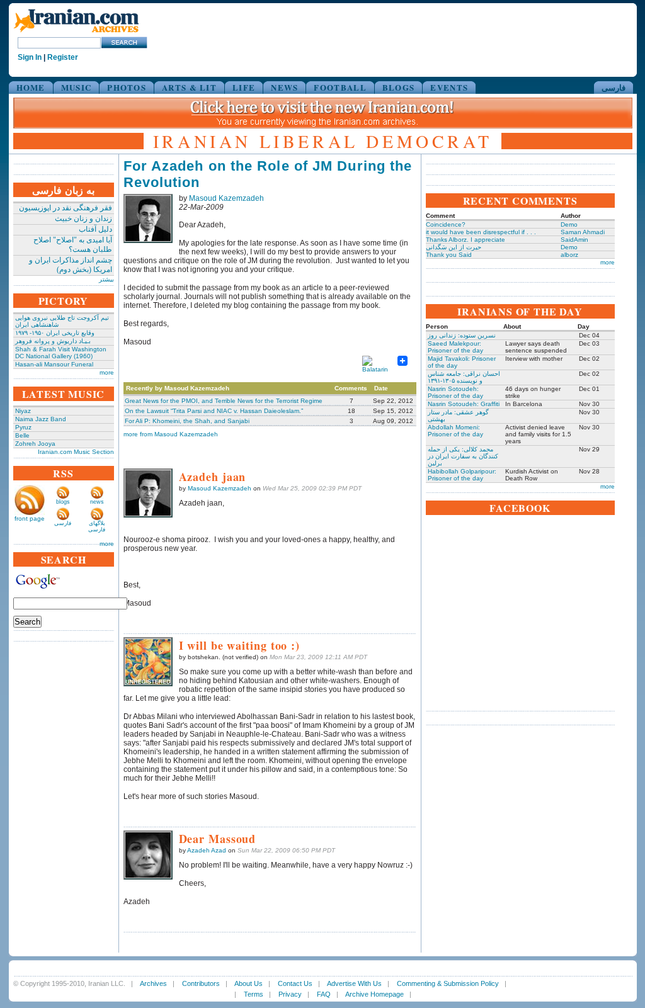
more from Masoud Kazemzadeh (170, 434)
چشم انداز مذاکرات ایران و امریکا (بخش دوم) (70, 265)
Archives (153, 983)
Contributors (201, 983)
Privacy (290, 994)
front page (29, 518)
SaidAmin (574, 239)
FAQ (324, 994)
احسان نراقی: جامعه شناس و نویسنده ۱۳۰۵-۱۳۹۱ (464, 377)
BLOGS (398, 87)
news (97, 502)
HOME (30, 87)
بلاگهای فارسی (96, 526)
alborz (569, 254)
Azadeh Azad (206, 850)
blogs (63, 502)
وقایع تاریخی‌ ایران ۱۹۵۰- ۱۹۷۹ (54, 332)
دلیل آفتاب (95, 229)
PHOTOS (126, 87)
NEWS (284, 87)
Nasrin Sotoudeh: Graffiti (463, 403)
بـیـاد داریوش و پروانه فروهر (53, 340)
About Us (248, 983)
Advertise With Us (354, 983)
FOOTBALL (340, 87)
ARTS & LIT (189, 87)
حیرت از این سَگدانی (453, 247)
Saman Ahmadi (583, 232)
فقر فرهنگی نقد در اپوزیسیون (65, 207)
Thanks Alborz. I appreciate (465, 239)
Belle (22, 435)
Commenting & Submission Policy (448, 983)
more (107, 372)
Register (62, 57)
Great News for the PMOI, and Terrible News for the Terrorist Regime (223, 400)
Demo (569, 224)
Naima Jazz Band (40, 419)
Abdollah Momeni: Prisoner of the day (455, 431)
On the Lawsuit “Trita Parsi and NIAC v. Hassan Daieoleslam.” (214, 410)
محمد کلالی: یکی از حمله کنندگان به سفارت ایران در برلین (463, 456)
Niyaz (23, 410)
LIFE (243, 87)
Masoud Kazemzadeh (226, 198)
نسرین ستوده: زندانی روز (462, 335)
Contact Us (295, 983)
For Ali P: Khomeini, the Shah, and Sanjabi (187, 420)
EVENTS (449, 87)
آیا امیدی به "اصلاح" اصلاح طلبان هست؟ (72, 244)
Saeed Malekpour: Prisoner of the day (455, 347)
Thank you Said (449, 254)
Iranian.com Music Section (76, 451)
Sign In (30, 57)
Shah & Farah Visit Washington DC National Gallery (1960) (60, 353)
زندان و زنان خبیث (83, 218)
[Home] (76, 33)
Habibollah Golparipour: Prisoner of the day (462, 475)
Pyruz (23, 427)
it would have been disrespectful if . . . (481, 232)
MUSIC (76, 87)
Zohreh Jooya (35, 443)
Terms (253, 994)
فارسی (613, 87)
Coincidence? (445, 224)
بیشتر (106, 279)
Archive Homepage (374, 994)
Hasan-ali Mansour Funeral (54, 364)
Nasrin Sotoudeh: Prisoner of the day (455, 392)
